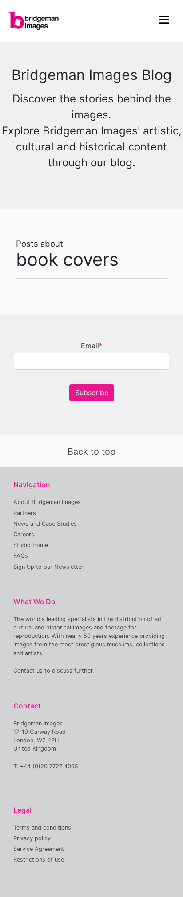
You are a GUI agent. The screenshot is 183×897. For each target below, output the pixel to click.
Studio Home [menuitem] (30, 545)
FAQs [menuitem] (20, 555)
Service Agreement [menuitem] (38, 849)
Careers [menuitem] (23, 534)
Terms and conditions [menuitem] (42, 827)
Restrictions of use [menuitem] (38, 859)
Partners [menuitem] (24, 513)
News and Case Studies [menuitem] (45, 523)
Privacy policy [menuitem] (32, 838)
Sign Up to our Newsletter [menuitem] (48, 566)
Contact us (28, 670)
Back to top (91, 451)
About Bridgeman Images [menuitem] (47, 502)
